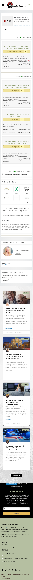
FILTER (5, 29)
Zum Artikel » (9, 328)
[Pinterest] (12, 570)
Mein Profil (18, 253)
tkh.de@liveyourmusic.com (8, 264)
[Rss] (16, 570)
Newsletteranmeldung (16, 486)
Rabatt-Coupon (6, 527)
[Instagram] (9, 570)
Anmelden (16, 513)
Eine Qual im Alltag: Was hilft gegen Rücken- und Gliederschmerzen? (15, 402)
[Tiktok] (19, 570)
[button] (3, 5)
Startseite (19, 483)
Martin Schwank (9, 132)
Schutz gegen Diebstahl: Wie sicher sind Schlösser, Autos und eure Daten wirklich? (16, 448)
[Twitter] (5, 570)
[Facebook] (2, 570)
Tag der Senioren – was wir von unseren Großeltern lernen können (16, 310)
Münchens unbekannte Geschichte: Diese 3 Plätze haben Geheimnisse (14, 356)
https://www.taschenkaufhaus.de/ (22, 25)
